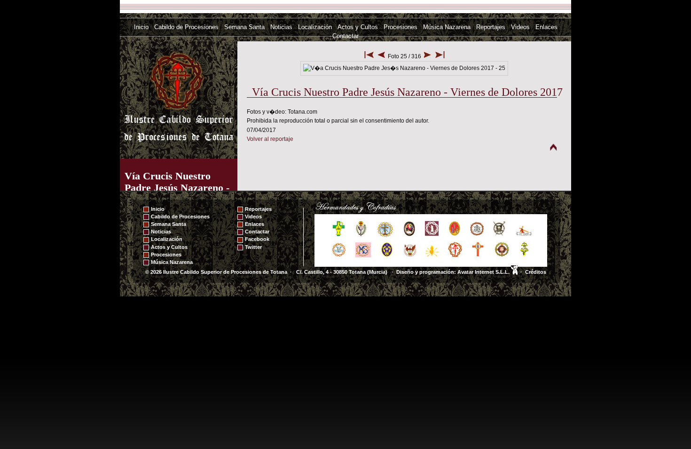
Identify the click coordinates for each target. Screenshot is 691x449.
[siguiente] (427, 56)
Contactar (345, 35)
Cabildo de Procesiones (186, 27)
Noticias (281, 27)
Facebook (257, 239)
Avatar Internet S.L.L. (484, 272)
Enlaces (546, 27)
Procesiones (400, 27)
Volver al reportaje (270, 139)
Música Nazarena (447, 27)
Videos (520, 27)
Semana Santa (244, 27)
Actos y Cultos (358, 27)
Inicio (141, 27)
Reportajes (490, 27)
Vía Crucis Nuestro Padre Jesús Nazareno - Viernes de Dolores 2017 (178, 187)
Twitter (253, 247)
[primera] (369, 56)
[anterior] (381, 56)
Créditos (535, 272)
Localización (315, 27)
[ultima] (440, 56)
